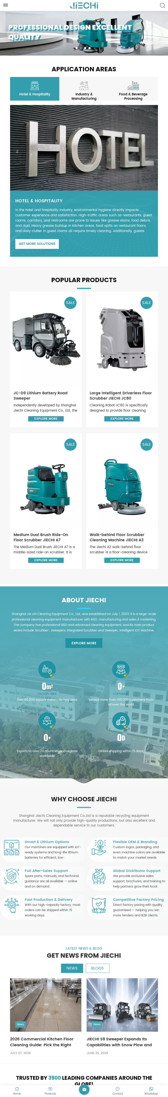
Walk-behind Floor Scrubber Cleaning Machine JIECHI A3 (117, 537)
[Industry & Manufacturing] (83, 90)
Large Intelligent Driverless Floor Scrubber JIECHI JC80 (121, 396)
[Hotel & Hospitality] (34, 87)
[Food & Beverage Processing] (133, 90)
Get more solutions (37, 244)
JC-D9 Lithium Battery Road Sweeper (41, 396)
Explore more (46, 418)
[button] (76, 48)
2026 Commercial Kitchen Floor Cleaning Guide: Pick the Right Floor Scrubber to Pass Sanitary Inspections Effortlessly (42, 1040)
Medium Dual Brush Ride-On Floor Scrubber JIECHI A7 (41, 537)
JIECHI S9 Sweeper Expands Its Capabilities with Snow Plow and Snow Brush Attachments (119, 1040)
